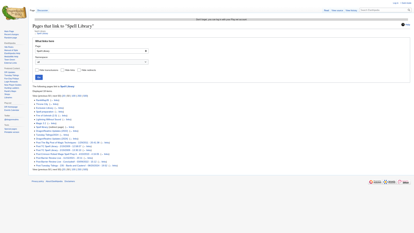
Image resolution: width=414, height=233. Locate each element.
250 (79, 95)
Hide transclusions (48, 70)
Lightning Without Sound (48, 119)
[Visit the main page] (14, 13)
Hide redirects (89, 70)
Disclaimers (70, 181)
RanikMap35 (42, 100)
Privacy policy (38, 181)
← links (55, 100)
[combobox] (91, 51)
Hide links (70, 70)
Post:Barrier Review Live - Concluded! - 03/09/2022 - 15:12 (66, 161)
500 (85, 95)
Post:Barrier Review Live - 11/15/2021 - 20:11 (59, 158)
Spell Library (42, 33)
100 (74, 95)
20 (64, 95)
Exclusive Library (44, 108)
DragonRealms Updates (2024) (52, 138)
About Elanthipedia (54, 181)
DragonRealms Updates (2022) (52, 131)
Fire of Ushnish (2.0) (46, 115)
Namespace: (41, 57)
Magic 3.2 (41, 123)
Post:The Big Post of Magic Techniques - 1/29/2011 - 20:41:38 (67, 142)
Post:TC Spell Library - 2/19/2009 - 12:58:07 (58, 146)
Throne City (42, 104)
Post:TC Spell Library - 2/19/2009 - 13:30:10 (58, 150)
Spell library (42, 127)
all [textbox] (38, 62)
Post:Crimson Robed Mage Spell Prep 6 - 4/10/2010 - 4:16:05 (67, 154)
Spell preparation (45, 111)
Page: (38, 46)
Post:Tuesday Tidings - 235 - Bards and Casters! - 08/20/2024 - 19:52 (71, 165)
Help (407, 24)
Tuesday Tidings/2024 (47, 134)
